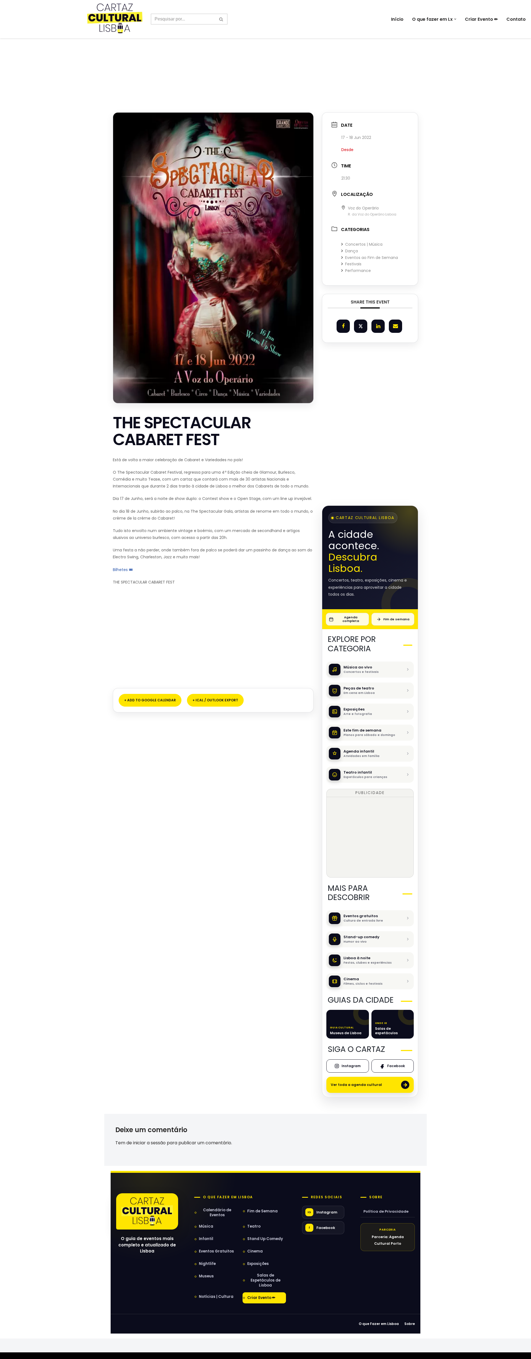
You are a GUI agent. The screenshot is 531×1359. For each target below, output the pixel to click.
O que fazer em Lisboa (228, 1197)
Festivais (353, 264)
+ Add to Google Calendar (150, 700)
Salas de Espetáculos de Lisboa (265, 1280)
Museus (206, 1276)
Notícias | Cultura (216, 1296)
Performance (358, 270)
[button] (455, 19)
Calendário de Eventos (217, 1212)
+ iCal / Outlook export (215, 700)
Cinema (255, 1251)
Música (206, 1226)
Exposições (258, 1263)
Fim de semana (396, 619)
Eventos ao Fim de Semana (371, 257)
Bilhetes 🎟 (123, 569)
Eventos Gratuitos (216, 1251)
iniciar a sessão (149, 1143)
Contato (516, 19)
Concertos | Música (363, 244)
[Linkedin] (378, 326)
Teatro (254, 1226)
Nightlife (207, 1263)
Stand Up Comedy (265, 1238)
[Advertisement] (265, 63)
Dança (351, 251)
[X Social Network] (360, 326)
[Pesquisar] (221, 19)
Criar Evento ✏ (481, 19)
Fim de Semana (262, 1211)
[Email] (395, 326)
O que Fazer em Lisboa (379, 1323)
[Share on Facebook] (343, 326)
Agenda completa (350, 619)
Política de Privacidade (385, 1211)
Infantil (206, 1238)
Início (397, 19)
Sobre (375, 1197)
